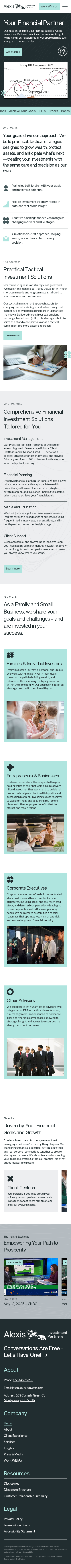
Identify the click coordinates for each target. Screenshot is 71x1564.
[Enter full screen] (62, 94)
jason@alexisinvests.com (27, 1388)
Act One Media (18, 1559)
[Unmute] (14, 94)
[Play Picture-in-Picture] (56, 94)
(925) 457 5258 (23, 1380)
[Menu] (65, 6)
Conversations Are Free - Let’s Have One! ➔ (33, 1352)
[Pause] (8, 94)
